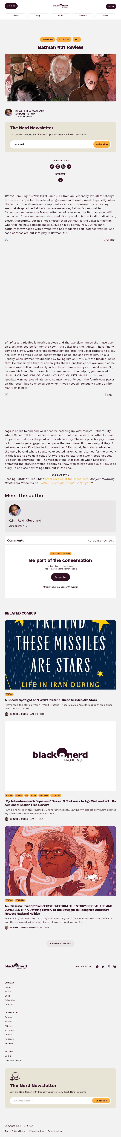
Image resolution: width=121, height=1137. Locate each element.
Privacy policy (36, 1131)
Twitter (44, 483)
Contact (9, 1004)
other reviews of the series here (66, 479)
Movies (8, 1021)
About (8, 991)
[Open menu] (11, 6)
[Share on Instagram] (57, 166)
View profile (16, 526)
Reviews (9, 1043)
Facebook (56, 483)
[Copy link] (52, 166)
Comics (8, 1017)
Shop (7, 996)
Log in (74, 587)
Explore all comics (60, 943)
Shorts (8, 1034)
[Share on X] (69, 166)
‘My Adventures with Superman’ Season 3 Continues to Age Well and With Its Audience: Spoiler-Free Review (60, 803)
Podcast (9, 1039)
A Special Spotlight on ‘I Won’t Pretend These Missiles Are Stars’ (51, 700)
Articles (9, 1026)
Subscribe (102, 144)
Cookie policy (55, 1131)
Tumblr (70, 483)
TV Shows (10, 1030)
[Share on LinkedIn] (63, 166)
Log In (111, 6)
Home (8, 987)
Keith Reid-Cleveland (31, 110)
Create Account (13, 1060)
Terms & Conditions (15, 1131)
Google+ (85, 483)
